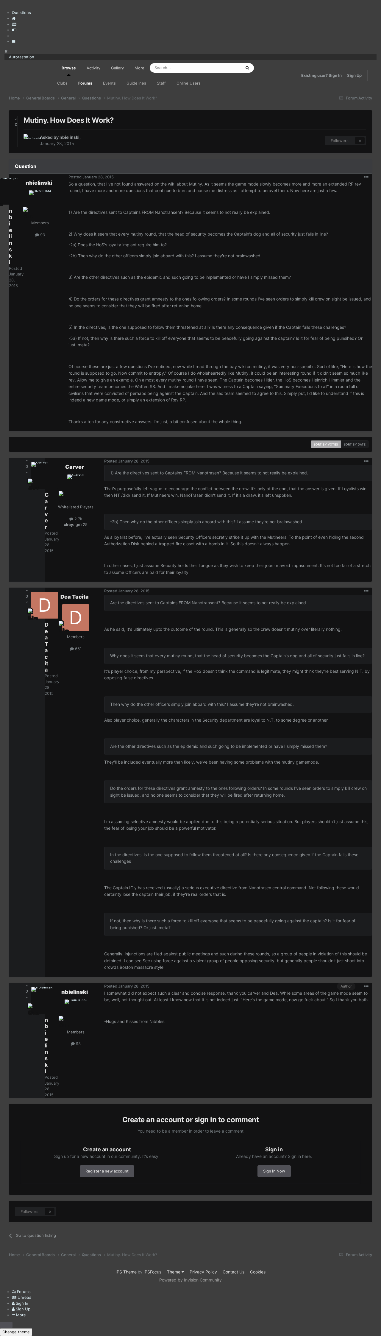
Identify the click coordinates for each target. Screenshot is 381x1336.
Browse (69, 68)
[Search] (247, 68)
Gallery (117, 68)
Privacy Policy (203, 1271)
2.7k (77, 518)
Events (109, 83)
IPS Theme (126, 1271)
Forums (85, 83)
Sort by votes (326, 444)
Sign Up (354, 75)
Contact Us (233, 1271)
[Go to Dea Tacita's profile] (75, 617)
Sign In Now (274, 1171)
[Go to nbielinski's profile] (30, 140)
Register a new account (107, 1171)
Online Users (189, 83)
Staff (161, 83)
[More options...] (366, 177)
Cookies (258, 1271)
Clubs (62, 83)
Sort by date (355, 444)
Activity (93, 68)
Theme (174, 1271)
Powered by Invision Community (190, 1279)
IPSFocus (152, 1271)
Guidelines (136, 83)
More (139, 68)
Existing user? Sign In (321, 75)
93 (42, 234)
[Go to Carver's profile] (75, 487)
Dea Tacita (74, 597)
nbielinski (69, 137)
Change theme (16, 1331)
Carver (74, 467)
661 (78, 648)
